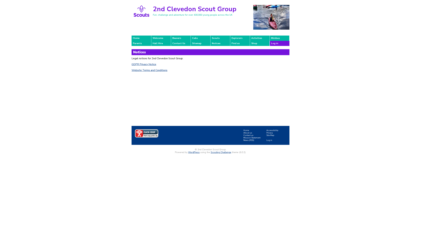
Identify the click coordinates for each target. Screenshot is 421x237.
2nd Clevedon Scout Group (194, 9)
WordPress (194, 152)
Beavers (176, 38)
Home (136, 38)
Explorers (237, 38)
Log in (274, 43)
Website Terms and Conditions (149, 70)
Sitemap (196, 43)
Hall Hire (158, 43)
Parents (137, 43)
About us (247, 133)
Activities (256, 38)
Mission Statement (251, 137)
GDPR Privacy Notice (144, 64)
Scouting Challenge (221, 152)
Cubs (195, 38)
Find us (236, 43)
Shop (254, 43)
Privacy (269, 133)
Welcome (158, 38)
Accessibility (272, 130)
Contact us (248, 135)
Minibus (275, 38)
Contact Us (178, 43)
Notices (216, 43)
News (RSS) (248, 140)
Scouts (216, 38)
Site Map (270, 135)
